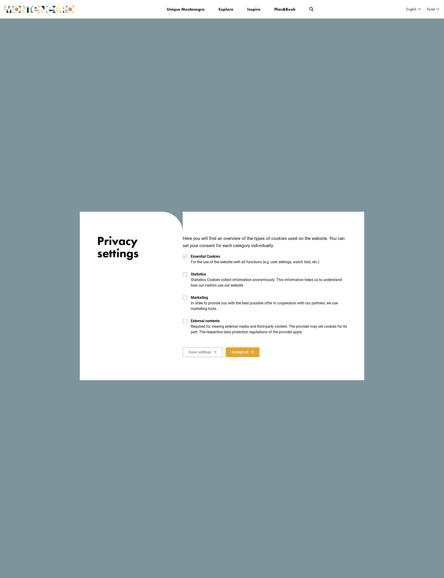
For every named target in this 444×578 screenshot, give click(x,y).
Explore (226, 9)
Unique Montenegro (186, 9)
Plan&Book (285, 9)
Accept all (240, 352)
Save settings (200, 352)
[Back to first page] (39, 9)
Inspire (253, 9)
